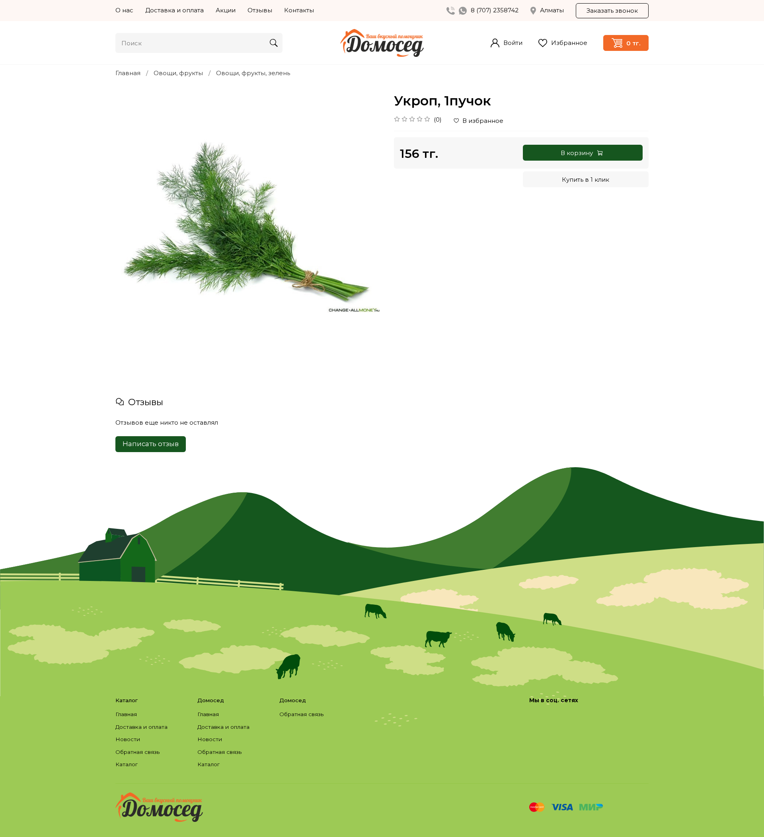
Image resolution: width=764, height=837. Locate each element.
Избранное (569, 43)
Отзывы (260, 10)
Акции (226, 10)
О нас (124, 10)
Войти (512, 43)
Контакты (299, 10)
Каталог (126, 764)
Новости (127, 739)
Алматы (552, 10)
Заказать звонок (612, 10)
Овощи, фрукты (178, 73)
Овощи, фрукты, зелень (253, 73)
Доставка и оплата (174, 10)
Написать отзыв (151, 444)
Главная (127, 73)
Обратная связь (137, 752)
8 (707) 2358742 (494, 10)
